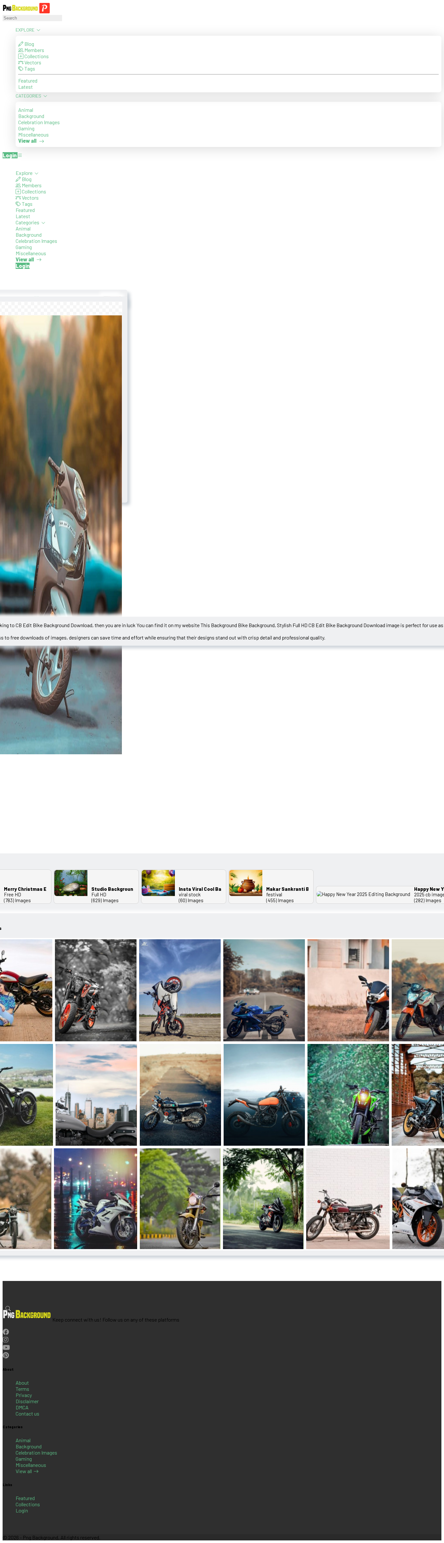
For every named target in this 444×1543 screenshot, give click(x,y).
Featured (27, 80)
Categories (29, 96)
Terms (22, 1389)
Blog (28, 44)
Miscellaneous (33, 134)
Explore (25, 30)
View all (24, 1471)
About (22, 1382)
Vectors (32, 62)
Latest (25, 87)
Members (33, 50)
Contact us (27, 1413)
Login (22, 1510)
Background (31, 116)
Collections (36, 56)
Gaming (26, 128)
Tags (29, 68)
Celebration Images (39, 122)
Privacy (24, 1395)
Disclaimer (27, 1401)
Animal (25, 110)
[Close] (5, 163)
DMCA (22, 1407)
